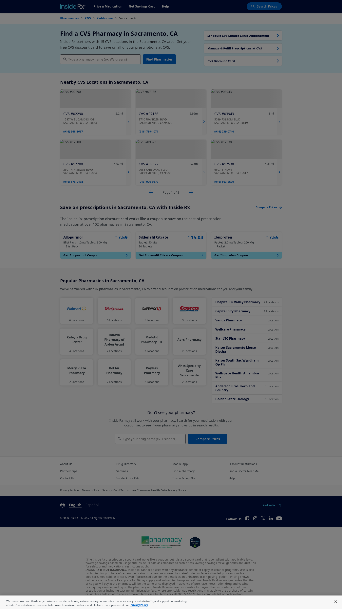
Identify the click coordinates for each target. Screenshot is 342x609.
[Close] (335, 601)
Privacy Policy (139, 605)
